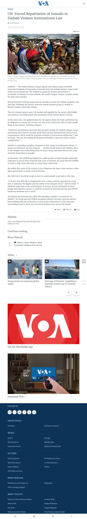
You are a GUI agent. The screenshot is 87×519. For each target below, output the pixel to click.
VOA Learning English (16, 487)
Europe (47, 438)
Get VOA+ (11, 508)
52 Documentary (51, 463)
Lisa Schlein (14, 23)
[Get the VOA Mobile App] (43, 324)
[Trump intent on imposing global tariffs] (25, 269)
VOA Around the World (17, 512)
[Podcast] (34, 412)
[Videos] (34, 516)
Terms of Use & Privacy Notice (20, 499)
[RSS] (29, 412)
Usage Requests (50, 508)
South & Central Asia (52, 446)
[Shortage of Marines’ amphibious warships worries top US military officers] (62, 269)
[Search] (71, 516)
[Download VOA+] (43, 373)
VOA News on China (52, 458)
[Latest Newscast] (15, 516)
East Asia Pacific (14, 446)
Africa (10, 9)
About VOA (12, 504)
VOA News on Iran (15, 471)
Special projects (14, 463)
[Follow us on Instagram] (24, 412)
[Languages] (53, 516)
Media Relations (50, 504)
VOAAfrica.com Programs (18, 483)
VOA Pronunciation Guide (54, 512)
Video (11, 255)
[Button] (76, 31)
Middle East (49, 442)
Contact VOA (49, 499)
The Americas (13, 442)
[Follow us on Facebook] (10, 412)
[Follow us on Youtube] (19, 412)
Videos (47, 467)
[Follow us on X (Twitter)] (15, 412)
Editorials (48, 483)
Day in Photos (13, 467)
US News (11, 426)
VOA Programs (13, 458)
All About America (51, 426)
